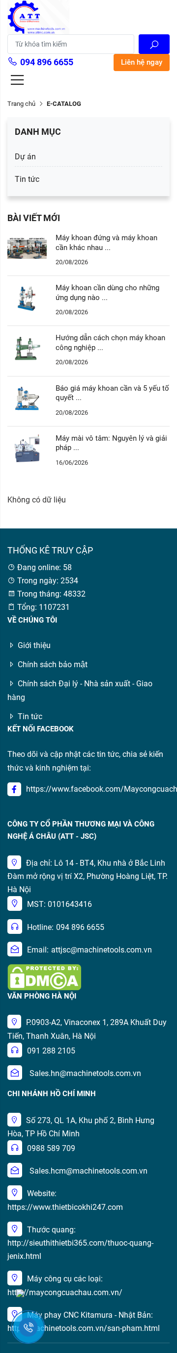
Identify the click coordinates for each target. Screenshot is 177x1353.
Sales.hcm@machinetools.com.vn (89, 1171)
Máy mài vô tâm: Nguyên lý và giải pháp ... (111, 443)
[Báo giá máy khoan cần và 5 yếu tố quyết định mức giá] (27, 397)
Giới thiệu (34, 645)
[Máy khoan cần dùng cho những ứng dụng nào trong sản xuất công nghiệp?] (27, 297)
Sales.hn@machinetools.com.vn (85, 1073)
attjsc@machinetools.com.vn (101, 949)
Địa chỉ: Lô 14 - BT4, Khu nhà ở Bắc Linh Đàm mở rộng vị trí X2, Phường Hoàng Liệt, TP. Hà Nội (87, 876)
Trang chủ (21, 103)
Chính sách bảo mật (53, 664)
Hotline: (40, 927)
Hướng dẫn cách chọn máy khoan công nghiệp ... (110, 342)
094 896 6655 (46, 62)
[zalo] (20, 1292)
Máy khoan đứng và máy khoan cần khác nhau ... (106, 242)
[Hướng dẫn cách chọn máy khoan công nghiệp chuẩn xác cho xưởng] (27, 347)
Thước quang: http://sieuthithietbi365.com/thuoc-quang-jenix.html (80, 1243)
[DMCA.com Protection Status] (44, 976)
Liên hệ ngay (141, 62)
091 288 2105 (51, 1050)
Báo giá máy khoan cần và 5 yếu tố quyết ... (112, 393)
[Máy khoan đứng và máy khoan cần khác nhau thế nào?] (27, 247)
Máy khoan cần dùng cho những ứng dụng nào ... (107, 292)
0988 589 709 (51, 1148)
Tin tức (27, 179)
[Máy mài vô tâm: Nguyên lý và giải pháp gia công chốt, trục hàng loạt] (27, 447)
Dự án (25, 156)
